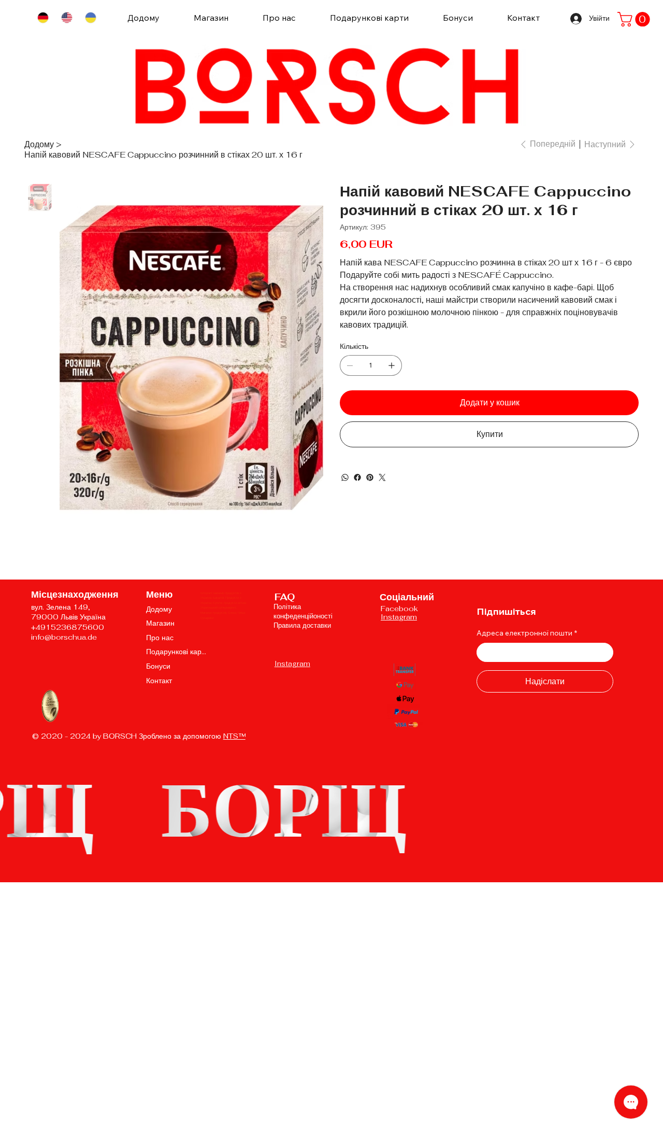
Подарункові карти (177, 651)
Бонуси (158, 666)
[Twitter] (382, 477)
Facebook (399, 608)
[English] (66, 18)
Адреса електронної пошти (527, 633)
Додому (159, 609)
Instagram (292, 663)
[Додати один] (391, 365)
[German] (42, 18)
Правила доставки (302, 625)
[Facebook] (357, 477)
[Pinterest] (370, 477)
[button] (635, 19)
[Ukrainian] (90, 18)
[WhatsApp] (345, 477)
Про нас (160, 637)
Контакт (159, 680)
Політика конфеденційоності (303, 611)
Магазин (160, 623)
